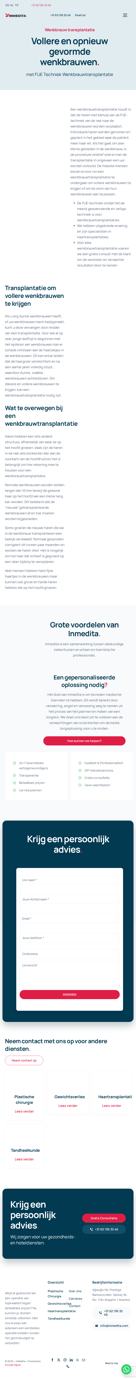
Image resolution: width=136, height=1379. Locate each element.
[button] (126, 1369)
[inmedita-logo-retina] (15, 13)
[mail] (83, 1359)
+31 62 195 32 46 (41, 5)
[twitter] (58, 1359)
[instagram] (65, 1359)
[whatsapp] (77, 1359)
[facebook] (52, 1359)
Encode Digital (13, 1364)
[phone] (68, 1366)
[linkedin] (71, 1359)
